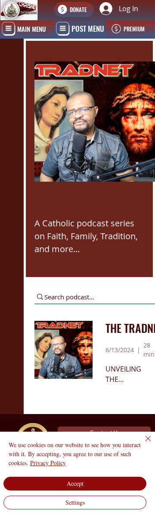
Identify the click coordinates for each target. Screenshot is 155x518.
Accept (75, 483)
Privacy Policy (48, 463)
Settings (75, 502)
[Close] (143, 443)
